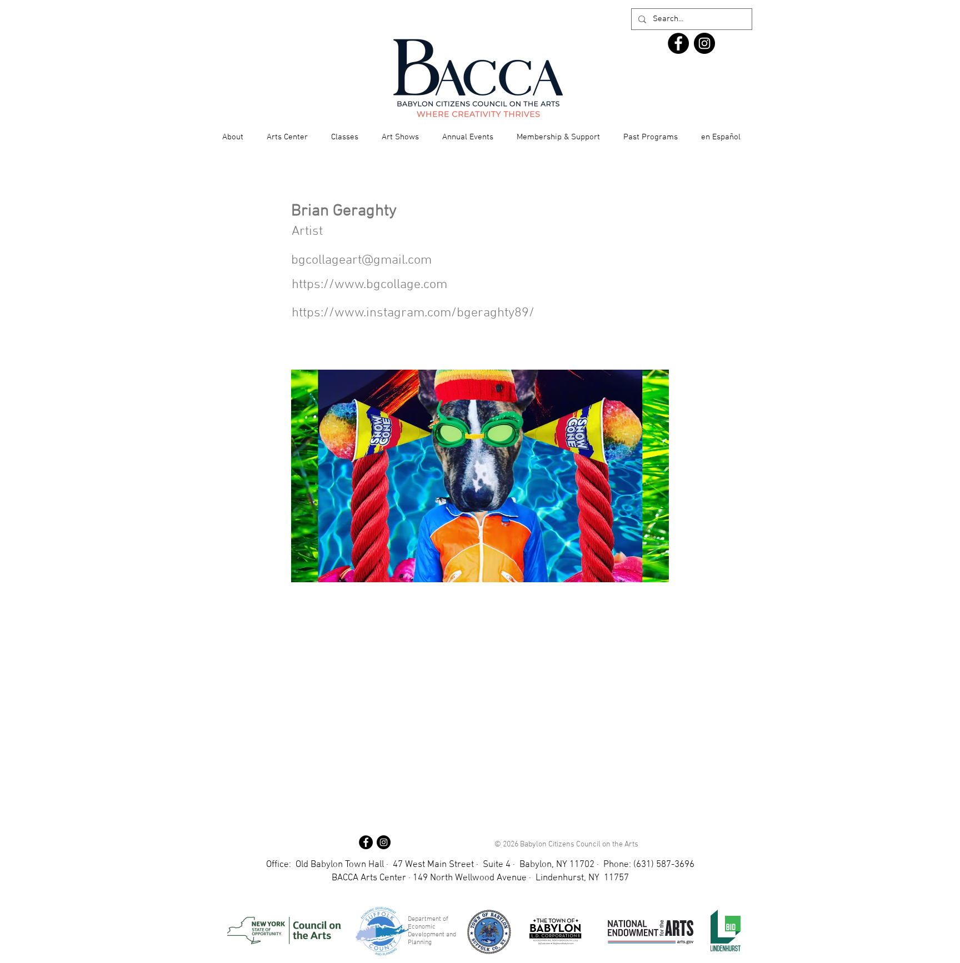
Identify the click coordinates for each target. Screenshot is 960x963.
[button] (233, 137)
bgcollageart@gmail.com (361, 260)
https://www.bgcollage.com (369, 285)
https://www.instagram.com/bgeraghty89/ (413, 313)
